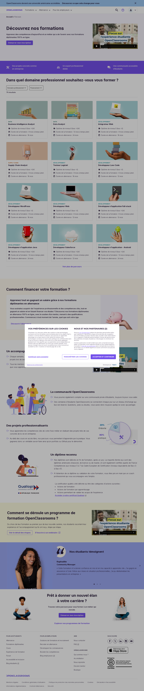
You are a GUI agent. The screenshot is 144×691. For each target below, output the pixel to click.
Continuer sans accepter (38, 357)
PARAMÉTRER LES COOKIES (75, 357)
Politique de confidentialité (35, 365)
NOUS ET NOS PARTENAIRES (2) (90, 328)
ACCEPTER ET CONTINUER (103, 357)
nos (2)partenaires (84, 332)
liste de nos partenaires (89, 346)
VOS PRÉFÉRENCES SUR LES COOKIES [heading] (48, 328)
